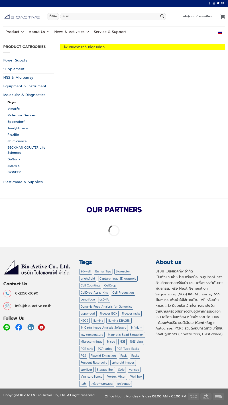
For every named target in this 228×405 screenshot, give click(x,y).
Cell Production (123, 292)
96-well (86, 271)
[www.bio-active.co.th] (21, 16)
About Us (37, 32)
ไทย (215, 32)
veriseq (134, 370)
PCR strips (105, 349)
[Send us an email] (222, 3)
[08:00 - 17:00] (196, 31)
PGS (83, 356)
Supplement (13, 69)
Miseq (111, 342)
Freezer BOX (108, 313)
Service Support (110, 32)
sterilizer (86, 370)
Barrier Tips (103, 271)
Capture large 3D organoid (118, 278)
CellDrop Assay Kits (94, 292)
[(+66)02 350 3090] (206, 31)
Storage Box (105, 370)
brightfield (88, 278)
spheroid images (123, 362)
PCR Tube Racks (128, 349)
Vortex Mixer (116, 376)
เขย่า (83, 384)
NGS (122, 342)
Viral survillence (91, 376)
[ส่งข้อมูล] (162, 16)
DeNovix (14, 159)
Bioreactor (123, 271)
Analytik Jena (18, 128)
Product (12, 32)
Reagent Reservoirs (94, 362)
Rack (123, 356)
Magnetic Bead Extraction (126, 335)
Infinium (136, 327)
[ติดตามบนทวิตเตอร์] (218, 3)
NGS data (136, 342)
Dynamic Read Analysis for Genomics (106, 307)
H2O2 (84, 321)
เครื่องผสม (123, 384)
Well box (136, 376)
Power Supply (15, 60)
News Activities (69, 32)
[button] (197, 16)
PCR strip (87, 349)
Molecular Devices (22, 115)
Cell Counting (90, 285)
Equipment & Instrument (24, 86)
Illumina (98, 321)
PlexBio (13, 134)
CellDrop (110, 285)
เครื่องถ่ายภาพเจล (102, 384)
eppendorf (88, 313)
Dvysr (12, 102)
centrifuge (88, 299)
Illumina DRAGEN (119, 321)
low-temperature (92, 335)
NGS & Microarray (18, 77)
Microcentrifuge (91, 342)
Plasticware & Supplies (23, 182)
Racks (135, 356)
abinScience (17, 141)
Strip (121, 370)
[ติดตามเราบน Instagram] (214, 3)
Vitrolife (14, 108)
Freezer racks (131, 313)
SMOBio (14, 165)
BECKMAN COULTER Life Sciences (26, 150)
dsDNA (104, 299)
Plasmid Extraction (103, 356)
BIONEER (14, 172)
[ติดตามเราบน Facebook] (209, 3)
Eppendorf (16, 121)
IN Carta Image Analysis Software (103, 327)
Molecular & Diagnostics (24, 95)
